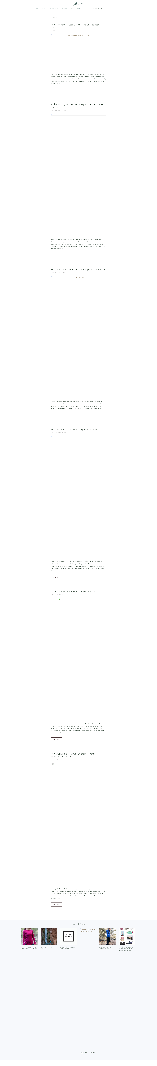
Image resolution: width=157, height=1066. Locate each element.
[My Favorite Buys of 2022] (49, 936)
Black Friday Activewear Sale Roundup (68, 947)
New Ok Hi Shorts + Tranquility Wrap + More (74, 429)
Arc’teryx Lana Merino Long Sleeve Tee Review (29, 947)
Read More (56, 90)
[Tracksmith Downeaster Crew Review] (88, 989)
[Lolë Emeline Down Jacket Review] (107, 936)
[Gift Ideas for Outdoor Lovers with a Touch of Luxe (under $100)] (127, 936)
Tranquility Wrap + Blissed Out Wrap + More (74, 591)
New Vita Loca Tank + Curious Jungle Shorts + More (78, 269)
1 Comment (60, 594)
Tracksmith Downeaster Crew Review (88, 1053)
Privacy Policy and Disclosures (91, 1062)
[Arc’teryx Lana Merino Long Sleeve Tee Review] (29, 936)
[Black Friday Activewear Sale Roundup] (68, 936)
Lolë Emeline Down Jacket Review (105, 947)
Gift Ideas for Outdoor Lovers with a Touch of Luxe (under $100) (126, 948)
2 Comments (60, 759)
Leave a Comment (62, 30)
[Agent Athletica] (78, 5)
